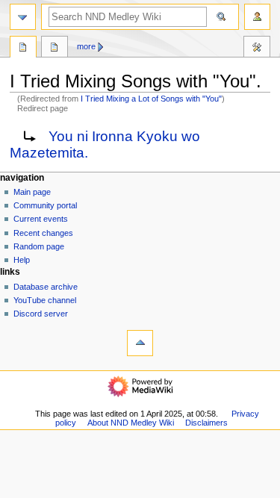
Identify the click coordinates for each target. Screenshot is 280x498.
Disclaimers (206, 422)
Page (23, 48)
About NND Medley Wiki (130, 422)
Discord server (40, 313)
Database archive (45, 286)
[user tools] (257, 17)
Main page (32, 191)
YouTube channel (44, 300)
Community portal (45, 205)
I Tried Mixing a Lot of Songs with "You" (151, 98)
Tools (257, 48)
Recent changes (43, 232)
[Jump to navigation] (23, 17)
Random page (38, 246)
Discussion (54, 48)
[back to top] (140, 343)
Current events (40, 218)
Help (21, 259)
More (86, 46)
